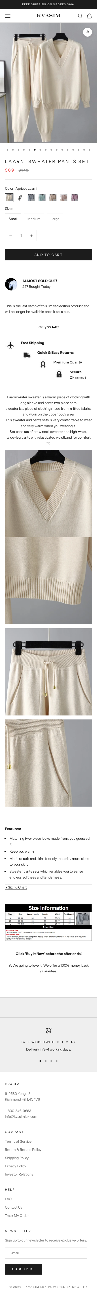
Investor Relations (19, 1174)
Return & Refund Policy (23, 1149)
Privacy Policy (15, 1166)
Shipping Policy (17, 1158)
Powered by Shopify (68, 1287)
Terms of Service (18, 1141)
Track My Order (17, 1215)
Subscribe (23, 1269)
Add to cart (48, 255)
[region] (48, 1040)
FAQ (8, 1199)
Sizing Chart (16, 887)
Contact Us (13, 1207)
